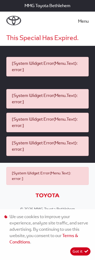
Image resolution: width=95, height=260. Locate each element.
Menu (83, 21)
